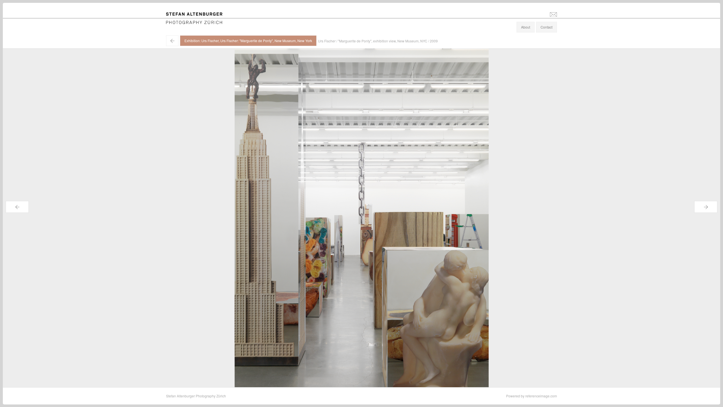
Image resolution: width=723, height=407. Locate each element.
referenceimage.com (541, 395)
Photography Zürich (181, 21)
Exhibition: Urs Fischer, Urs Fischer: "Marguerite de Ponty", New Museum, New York (248, 40)
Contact (546, 27)
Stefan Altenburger (198, 15)
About (525, 27)
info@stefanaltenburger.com (553, 14)
